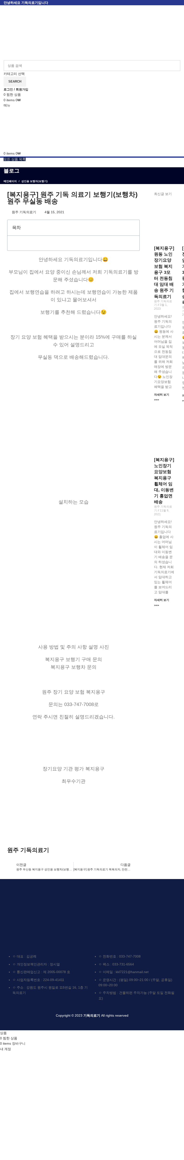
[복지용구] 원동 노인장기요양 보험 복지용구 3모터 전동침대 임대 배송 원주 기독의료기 (164, 272)
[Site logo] (31, 32)
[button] (133, 227)
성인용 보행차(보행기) (34, 181)
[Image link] (38, 914)
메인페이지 (10, 181)
